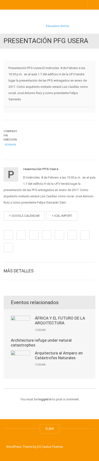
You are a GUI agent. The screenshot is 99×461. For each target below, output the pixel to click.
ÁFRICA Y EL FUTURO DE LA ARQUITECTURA (60, 320)
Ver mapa (10, 144)
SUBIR (49, 428)
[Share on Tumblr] (46, 235)
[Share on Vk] (85, 235)
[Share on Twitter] (21, 235)
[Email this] (8, 247)
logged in (45, 399)
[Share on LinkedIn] (34, 235)
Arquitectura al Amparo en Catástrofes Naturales (59, 355)
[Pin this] (72, 235)
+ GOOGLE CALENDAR (24, 216)
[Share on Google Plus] (59, 235)
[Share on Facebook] (8, 235)
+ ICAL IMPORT (62, 216)
